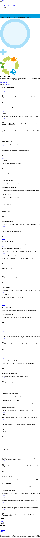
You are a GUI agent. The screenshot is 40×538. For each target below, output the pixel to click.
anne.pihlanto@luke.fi (2, 526)
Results (3, 5)
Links (2, 10)
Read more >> (3, 91)
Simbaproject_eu (3, 530)
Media (2, 9)
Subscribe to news (3, 531)
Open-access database (9, 5)
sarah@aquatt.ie (2, 521)
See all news (8, 84)
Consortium (4, 82)
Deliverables (5, 5)
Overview (1, 82)
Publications (13, 5)
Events (2, 6)
